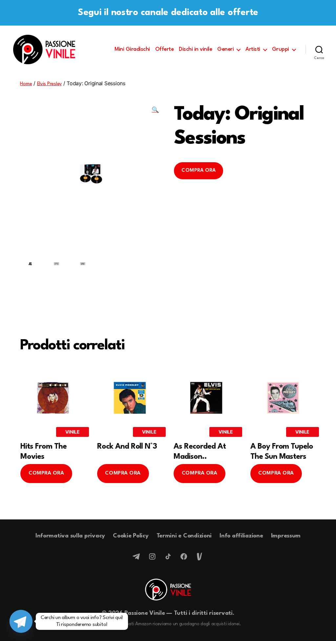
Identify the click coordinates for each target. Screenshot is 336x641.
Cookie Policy (131, 536)
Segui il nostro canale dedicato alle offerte (168, 12)
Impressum (286, 536)
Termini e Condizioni (184, 536)
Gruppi (280, 49)
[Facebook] (184, 556)
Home (26, 84)
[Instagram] (152, 556)
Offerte (164, 49)
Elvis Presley (49, 84)
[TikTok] (168, 556)
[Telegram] (136, 556)
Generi (225, 49)
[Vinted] (199, 556)
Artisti (252, 49)
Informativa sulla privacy (70, 536)
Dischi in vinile (195, 49)
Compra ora (198, 170)
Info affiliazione (241, 536)
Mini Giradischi (132, 49)
